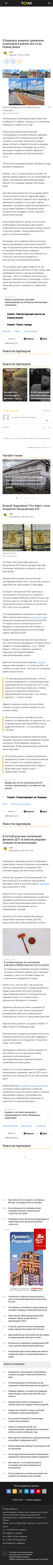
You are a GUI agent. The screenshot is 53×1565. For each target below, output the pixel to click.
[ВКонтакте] (13, 61)
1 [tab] (17, 498)
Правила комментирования (19, 1557)
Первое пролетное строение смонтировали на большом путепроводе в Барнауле (26, 302)
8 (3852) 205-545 (12, 1536)
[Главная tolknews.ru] (26, 3)
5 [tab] (32, 498)
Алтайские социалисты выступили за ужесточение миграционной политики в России (27, 1299)
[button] (15, 73)
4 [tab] (28, 498)
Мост (5, 156)
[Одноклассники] (19, 61)
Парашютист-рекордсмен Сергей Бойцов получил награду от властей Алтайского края (27, 1374)
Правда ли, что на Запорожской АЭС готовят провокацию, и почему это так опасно (25, 785)
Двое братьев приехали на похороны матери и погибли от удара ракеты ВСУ (29, 1438)
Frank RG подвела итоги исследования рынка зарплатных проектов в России (26, 1327)
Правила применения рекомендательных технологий (28, 1559)
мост (17, 331)
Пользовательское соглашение (20, 1555)
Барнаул (7, 331)
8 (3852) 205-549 (12, 1540)
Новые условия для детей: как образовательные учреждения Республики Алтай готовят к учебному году (28, 1429)
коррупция (41, 1126)
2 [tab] (20, 498)
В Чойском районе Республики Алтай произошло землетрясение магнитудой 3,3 (28, 1384)
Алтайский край (10, 1126)
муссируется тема (38, 617)
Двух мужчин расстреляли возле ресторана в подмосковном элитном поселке (28, 1336)
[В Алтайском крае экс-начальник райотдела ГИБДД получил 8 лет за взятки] (26, 942)
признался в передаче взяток (33, 1086)
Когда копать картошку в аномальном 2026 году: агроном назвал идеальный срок (28, 1344)
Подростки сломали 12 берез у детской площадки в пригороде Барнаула (26, 1411)
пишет (34, 646)
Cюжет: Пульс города (19, 324)
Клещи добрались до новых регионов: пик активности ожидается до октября (28, 1474)
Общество (12, 55)
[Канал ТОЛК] (43, 339)
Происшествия (14, 517)
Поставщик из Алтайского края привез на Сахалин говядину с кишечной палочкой (28, 1308)
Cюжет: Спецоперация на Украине (27, 797)
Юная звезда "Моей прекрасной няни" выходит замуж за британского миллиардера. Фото (26, 1318)
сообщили (44, 884)
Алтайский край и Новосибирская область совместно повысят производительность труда (28, 1354)
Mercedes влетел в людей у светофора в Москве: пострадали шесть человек (26, 1201)
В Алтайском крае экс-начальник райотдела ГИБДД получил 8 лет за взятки (26, 963)
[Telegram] (6, 61)
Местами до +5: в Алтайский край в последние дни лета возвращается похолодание (24, 1465)
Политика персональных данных (21, 1552)
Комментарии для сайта (38, 447)
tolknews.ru (13, 1509)
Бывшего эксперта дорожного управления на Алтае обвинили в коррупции (22, 1115)
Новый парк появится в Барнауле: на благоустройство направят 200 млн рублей (28, 1403)
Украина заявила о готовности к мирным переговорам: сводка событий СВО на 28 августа (27, 1393)
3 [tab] (24, 498)
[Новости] (28, 339)
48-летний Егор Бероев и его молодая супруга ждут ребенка (25, 1419)
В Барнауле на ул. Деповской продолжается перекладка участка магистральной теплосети (28, 1221)
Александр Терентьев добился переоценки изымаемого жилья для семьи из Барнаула (28, 1455)
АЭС (5, 804)
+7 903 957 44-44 (12, 1530)
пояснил (42, 662)
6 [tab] (36, 498)
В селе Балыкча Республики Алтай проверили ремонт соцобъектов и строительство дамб (25, 482)
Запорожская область (21, 804)
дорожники (26, 1126)
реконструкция (31, 331)
